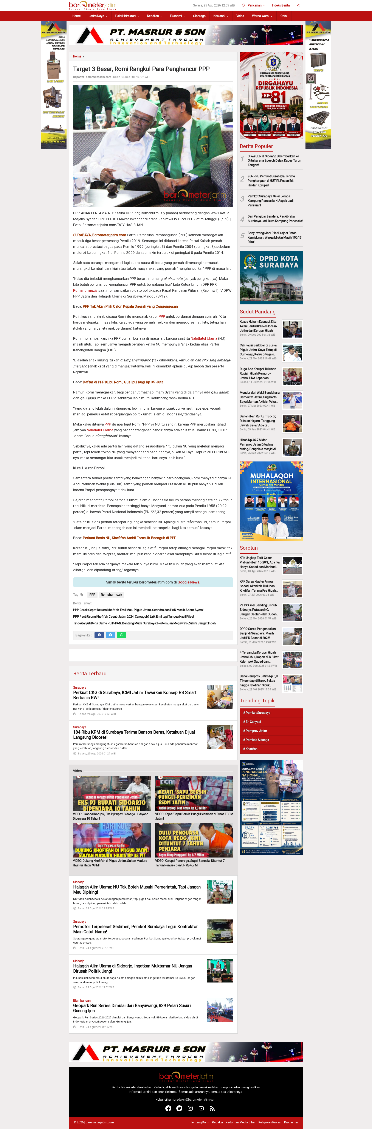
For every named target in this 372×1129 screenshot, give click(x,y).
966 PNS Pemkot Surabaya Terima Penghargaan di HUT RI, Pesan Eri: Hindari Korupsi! (271, 180)
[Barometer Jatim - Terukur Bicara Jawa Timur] (92, 5)
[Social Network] (298, 5)
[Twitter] (110, 635)
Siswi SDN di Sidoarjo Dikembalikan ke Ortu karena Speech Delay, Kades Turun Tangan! (274, 160)
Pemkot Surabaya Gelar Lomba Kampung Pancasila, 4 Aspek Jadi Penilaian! (270, 200)
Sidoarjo (78, 882)
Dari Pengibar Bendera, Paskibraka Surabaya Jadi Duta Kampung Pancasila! (275, 219)
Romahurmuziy (85, 290)
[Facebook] (99, 635)
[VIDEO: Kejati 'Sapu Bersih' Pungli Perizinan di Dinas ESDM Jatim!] (194, 793)
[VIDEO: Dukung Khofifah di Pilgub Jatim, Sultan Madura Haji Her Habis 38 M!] (112, 840)
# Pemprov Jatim (255, 731)
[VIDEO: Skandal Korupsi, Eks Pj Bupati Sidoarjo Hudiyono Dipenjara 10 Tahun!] (112, 793)
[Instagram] (190, 1110)
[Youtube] (201, 1110)
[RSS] (212, 1110)
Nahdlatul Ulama (204, 338)
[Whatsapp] (121, 635)
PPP (162, 316)
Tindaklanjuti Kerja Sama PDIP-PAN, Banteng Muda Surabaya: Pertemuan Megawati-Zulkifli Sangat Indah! (144, 623)
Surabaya (79, 687)
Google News (188, 582)
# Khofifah (250, 749)
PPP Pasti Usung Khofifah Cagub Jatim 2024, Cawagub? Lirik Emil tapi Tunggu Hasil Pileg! (133, 616)
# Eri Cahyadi (252, 721)
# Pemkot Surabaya (256, 712)
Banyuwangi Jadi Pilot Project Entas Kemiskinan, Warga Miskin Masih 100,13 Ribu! (275, 237)
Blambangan (82, 1000)
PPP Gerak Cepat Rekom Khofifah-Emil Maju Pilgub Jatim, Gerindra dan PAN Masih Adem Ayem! (138, 610)
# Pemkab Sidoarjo (256, 740)
